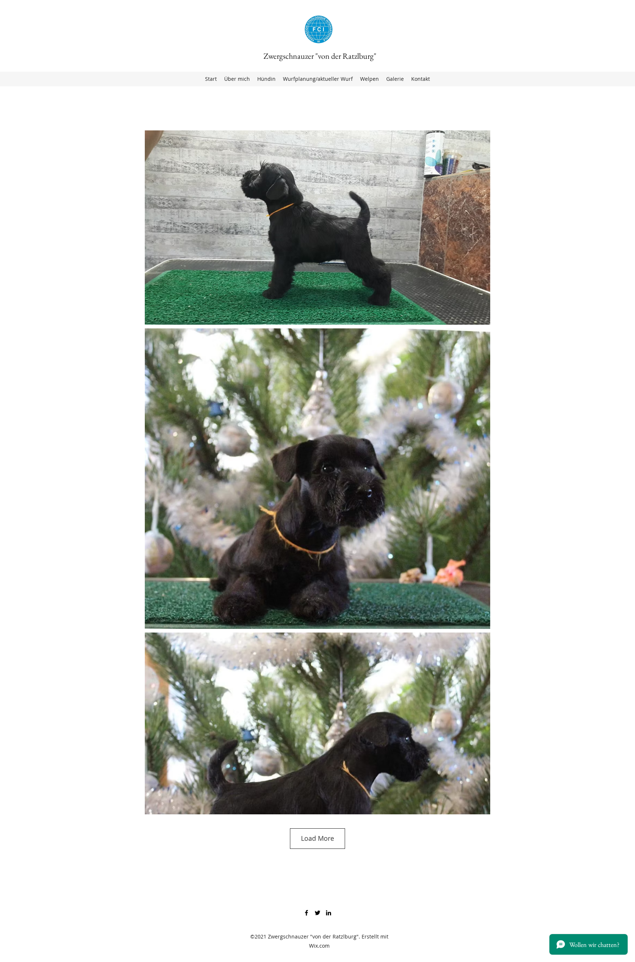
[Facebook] (306, 912)
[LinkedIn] (328, 912)
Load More (317, 838)
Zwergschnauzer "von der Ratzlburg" (319, 56)
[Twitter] (317, 912)
